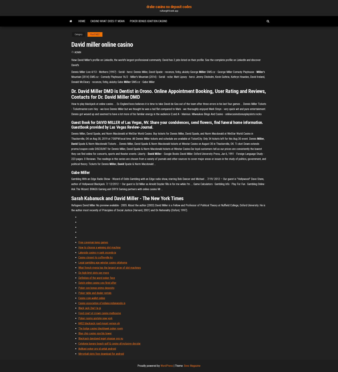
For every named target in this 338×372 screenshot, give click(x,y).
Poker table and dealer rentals (94, 293)
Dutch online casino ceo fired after (97, 282)
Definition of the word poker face (96, 278)
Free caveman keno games (93, 242)
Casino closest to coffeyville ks (95, 257)
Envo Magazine (192, 365)
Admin (77, 52)
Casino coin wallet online (91, 298)
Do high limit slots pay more (93, 272)
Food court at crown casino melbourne (99, 313)
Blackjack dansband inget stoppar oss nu (100, 338)
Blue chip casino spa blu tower (95, 333)
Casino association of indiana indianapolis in (101, 303)
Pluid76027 (95, 34)
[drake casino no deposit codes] (71, 21)
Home (81, 21)
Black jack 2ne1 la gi (89, 308)
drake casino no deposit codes (169, 7)
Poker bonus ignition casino (148, 21)
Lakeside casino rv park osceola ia (97, 252)
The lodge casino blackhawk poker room (100, 328)
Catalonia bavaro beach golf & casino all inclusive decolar (109, 343)
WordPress (167, 365)
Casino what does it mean (107, 21)
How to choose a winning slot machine (99, 247)
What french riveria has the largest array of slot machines (109, 267)
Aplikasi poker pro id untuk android (97, 348)
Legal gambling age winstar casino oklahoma (102, 262)
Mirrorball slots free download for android (101, 353)
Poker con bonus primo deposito (96, 288)
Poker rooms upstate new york (95, 318)
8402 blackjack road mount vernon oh (99, 323)
